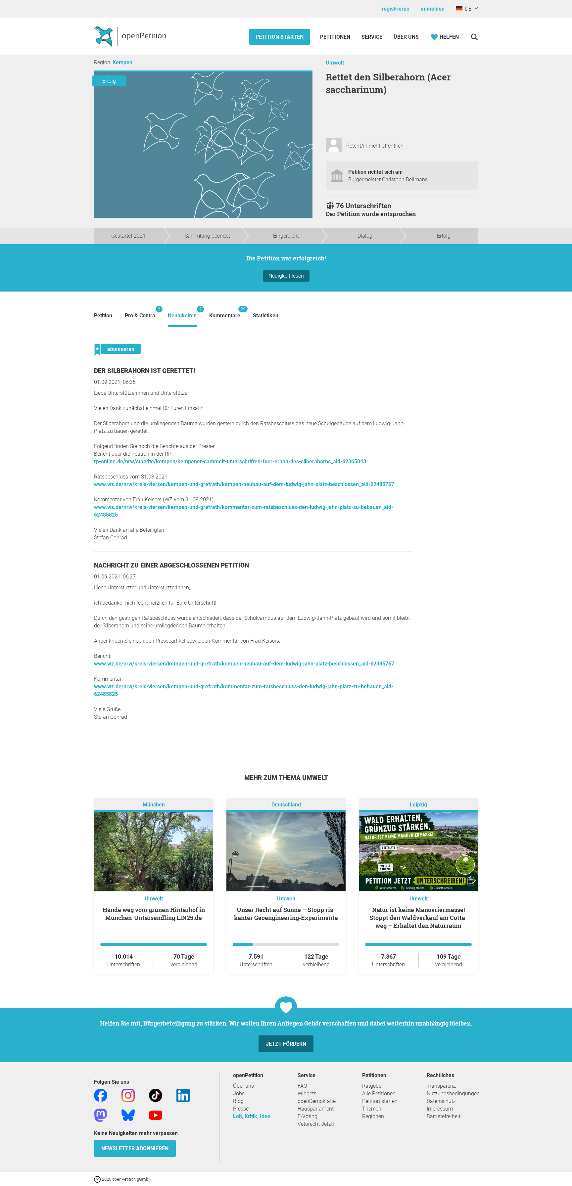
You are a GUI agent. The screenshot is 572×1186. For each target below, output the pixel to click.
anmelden (433, 9)
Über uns (243, 1086)
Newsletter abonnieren (134, 1148)
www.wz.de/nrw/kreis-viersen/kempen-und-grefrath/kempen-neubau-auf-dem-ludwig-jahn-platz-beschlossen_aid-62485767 (244, 484)
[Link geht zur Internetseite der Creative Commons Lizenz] (98, 1179)
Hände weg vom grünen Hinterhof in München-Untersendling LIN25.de (154, 914)
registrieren (395, 9)
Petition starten (280, 37)
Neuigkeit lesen (286, 276)
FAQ (302, 1086)
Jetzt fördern (286, 1044)
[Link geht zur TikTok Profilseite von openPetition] (155, 1095)
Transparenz (441, 1086)
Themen (371, 1109)
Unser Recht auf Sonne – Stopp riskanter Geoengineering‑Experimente (286, 914)
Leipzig (418, 804)
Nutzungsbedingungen (453, 1093)
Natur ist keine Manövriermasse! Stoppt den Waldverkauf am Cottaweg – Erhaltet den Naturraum (418, 918)
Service (371, 37)
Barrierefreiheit (443, 1116)
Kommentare (224, 312)
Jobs (239, 1093)
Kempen (122, 62)
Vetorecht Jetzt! (316, 1124)
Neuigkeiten (182, 312)
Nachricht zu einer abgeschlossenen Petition (171, 565)
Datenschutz (441, 1101)
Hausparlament (316, 1109)
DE (466, 9)
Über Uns (406, 37)
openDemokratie (317, 1101)
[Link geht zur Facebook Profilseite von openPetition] (100, 1095)
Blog (238, 1101)
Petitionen (336, 37)
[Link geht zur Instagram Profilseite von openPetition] (128, 1095)
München (154, 804)
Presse (241, 1109)
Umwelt (335, 63)
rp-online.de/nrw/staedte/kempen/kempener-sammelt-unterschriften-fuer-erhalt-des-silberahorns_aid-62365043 (230, 461)
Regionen (373, 1116)
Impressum (440, 1109)
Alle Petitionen (379, 1093)
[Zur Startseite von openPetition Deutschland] (131, 36)
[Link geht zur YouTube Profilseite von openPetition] (155, 1115)
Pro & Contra (140, 312)
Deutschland (286, 804)
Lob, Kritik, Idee (251, 1116)
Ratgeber (372, 1086)
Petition (103, 315)
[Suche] (474, 37)
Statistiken (265, 315)
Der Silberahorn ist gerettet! (144, 371)
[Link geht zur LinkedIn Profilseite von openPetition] (183, 1095)
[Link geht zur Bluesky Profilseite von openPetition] (128, 1115)
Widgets (307, 1093)
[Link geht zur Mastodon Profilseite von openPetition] (100, 1115)
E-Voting (307, 1116)
